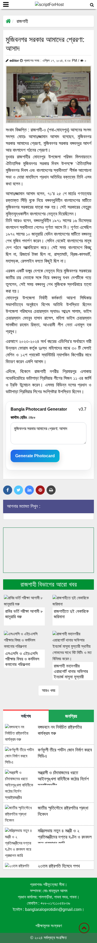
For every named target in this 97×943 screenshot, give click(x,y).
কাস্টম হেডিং (23, 417)
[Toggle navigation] (6, 4)
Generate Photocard (35, 456)
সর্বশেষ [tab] (26, 716)
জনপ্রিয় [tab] (71, 716)
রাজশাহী (22, 21)
